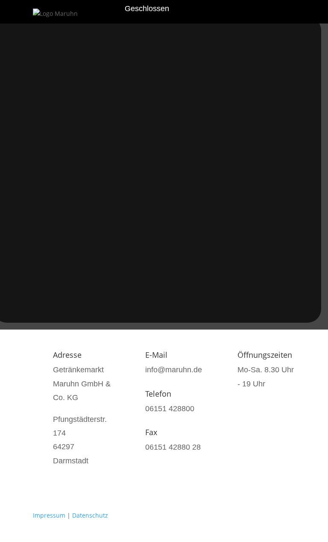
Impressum (49, 515)
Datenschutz (90, 515)
